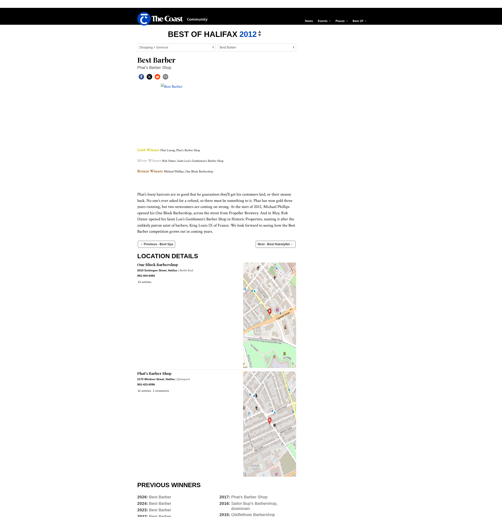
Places (340, 21)
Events (322, 21)
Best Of (358, 21)
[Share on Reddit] (157, 76)
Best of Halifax (202, 34)
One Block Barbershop (157, 264)
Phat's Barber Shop (154, 373)
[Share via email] (165, 76)
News (309, 21)
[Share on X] (149, 76)
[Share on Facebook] (141, 76)
